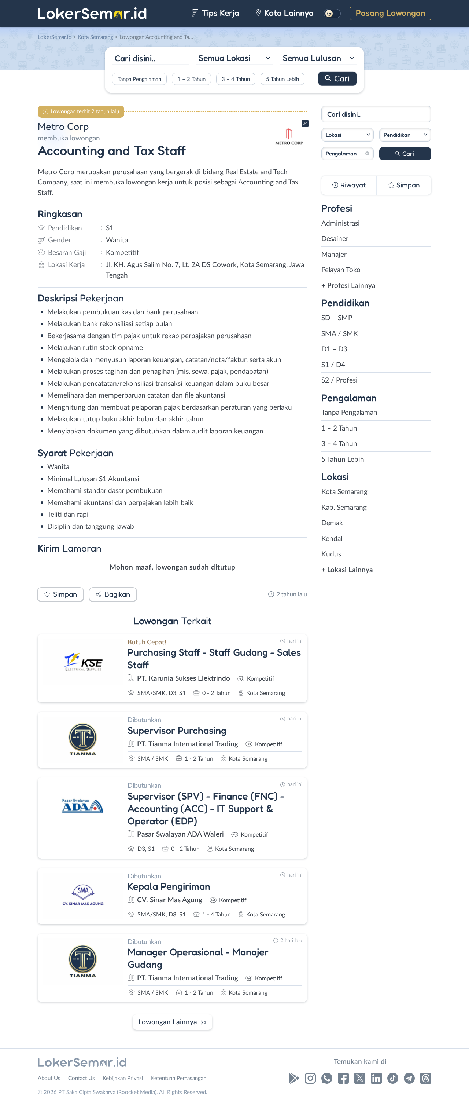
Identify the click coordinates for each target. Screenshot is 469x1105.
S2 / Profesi (339, 380)
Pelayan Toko (341, 270)
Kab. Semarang (344, 507)
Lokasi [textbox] (333, 134)
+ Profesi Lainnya (348, 285)
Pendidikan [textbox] (397, 134)
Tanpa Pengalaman (139, 79)
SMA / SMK (339, 333)
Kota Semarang (344, 492)
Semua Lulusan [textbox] (312, 58)
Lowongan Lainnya (168, 1022)
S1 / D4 (333, 365)
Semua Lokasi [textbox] (224, 58)
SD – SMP (336, 318)
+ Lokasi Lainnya (347, 570)
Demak (332, 523)
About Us (49, 1078)
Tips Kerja (219, 13)
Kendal (331, 538)
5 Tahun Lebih (282, 79)
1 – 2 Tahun (191, 79)
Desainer (334, 238)
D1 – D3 (334, 349)
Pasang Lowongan (390, 13)
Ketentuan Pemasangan (178, 1078)
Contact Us (81, 1078)
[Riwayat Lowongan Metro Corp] (289, 150)
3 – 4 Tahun (236, 79)
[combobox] (234, 58)
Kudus (331, 554)
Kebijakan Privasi (123, 1078)
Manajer (334, 254)
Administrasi (340, 223)
